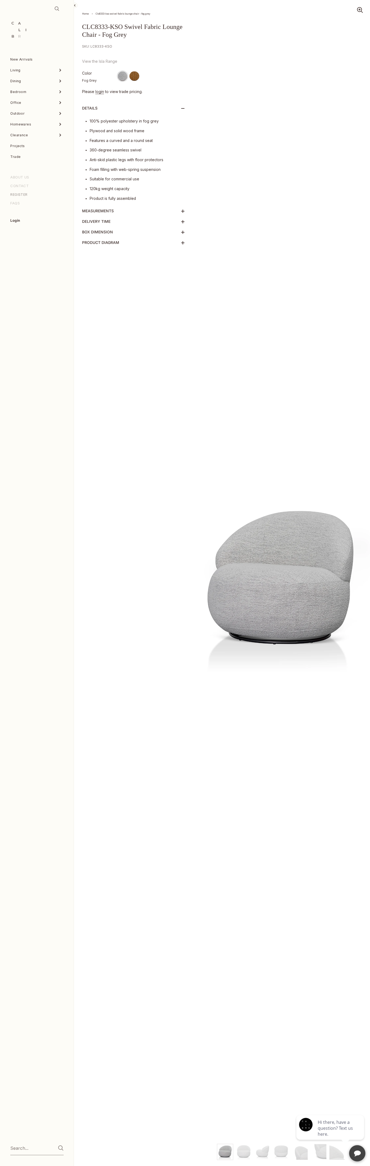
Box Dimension (97, 232)
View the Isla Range (99, 61)
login (99, 92)
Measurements (98, 211)
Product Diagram (100, 242)
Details (90, 108)
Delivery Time (96, 221)
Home (85, 13)
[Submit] (61, 1148)
